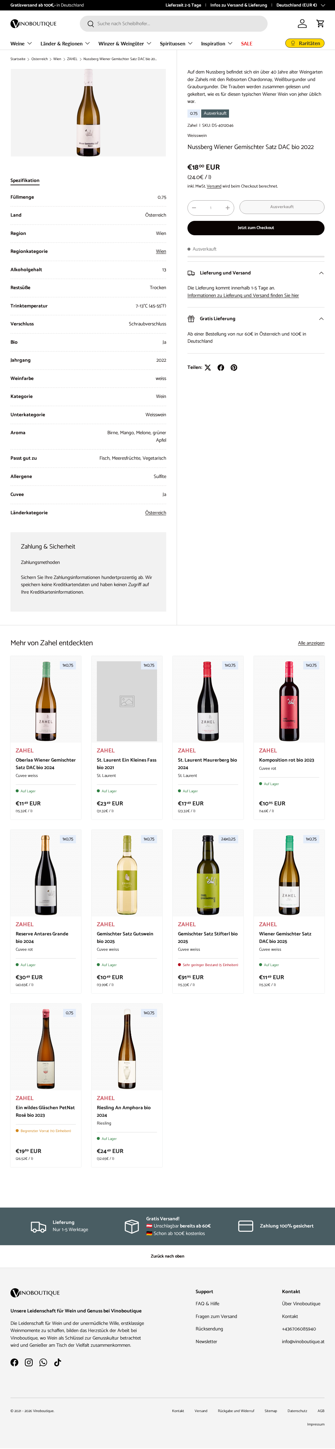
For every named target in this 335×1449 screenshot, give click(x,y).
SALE (247, 43)
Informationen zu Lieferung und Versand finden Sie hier (243, 295)
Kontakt (290, 1316)
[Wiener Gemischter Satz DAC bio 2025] (289, 875)
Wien (57, 59)
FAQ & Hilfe (207, 1304)
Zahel (192, 125)
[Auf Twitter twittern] (207, 367)
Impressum (316, 1424)
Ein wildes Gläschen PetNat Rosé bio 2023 (45, 1111)
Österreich (39, 59)
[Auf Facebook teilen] (220, 367)
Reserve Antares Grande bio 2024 (42, 938)
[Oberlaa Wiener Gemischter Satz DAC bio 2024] (46, 701)
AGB (321, 1411)
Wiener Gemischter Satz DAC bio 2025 (285, 938)
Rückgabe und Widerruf (236, 1411)
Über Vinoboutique (301, 1304)
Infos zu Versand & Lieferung (238, 5)
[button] (320, 23)
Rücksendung (209, 1329)
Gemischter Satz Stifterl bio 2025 (208, 938)
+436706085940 (299, 1329)
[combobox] (174, 24)
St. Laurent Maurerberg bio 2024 (207, 764)
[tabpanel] (88, 355)
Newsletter (206, 1342)
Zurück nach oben (167, 1256)
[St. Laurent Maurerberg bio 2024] (208, 701)
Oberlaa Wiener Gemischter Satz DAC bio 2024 (46, 764)
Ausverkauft (282, 206)
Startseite (18, 59)
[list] (88, 112)
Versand (214, 186)
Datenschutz (297, 1411)
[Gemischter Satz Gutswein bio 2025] (127, 875)
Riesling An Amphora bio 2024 (124, 1111)
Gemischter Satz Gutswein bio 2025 (125, 938)
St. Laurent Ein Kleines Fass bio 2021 (126, 764)
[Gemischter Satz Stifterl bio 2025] (208, 875)
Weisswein (197, 135)
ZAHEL (72, 59)
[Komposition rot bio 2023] (289, 701)
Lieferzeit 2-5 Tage (183, 5)
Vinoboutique (43, 1411)
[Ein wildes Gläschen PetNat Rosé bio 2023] (46, 1049)
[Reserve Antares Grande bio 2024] (46, 875)
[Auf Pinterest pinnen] (233, 367)
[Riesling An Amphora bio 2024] (127, 1049)
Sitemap (271, 1411)
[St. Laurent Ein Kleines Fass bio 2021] (127, 701)
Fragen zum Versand (216, 1316)
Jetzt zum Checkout (256, 227)
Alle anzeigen (311, 643)
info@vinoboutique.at (60, 5)
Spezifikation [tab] (25, 180)
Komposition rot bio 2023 (286, 760)
